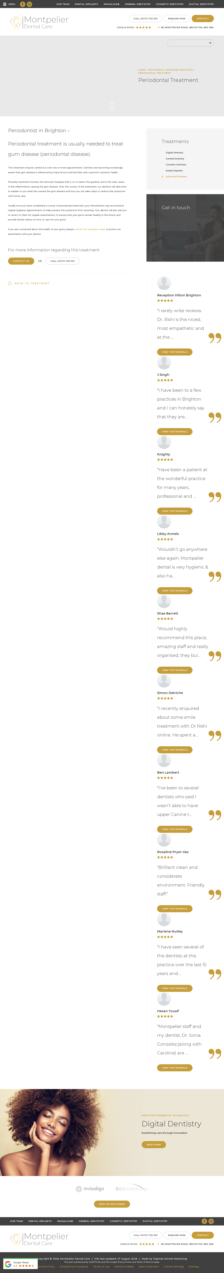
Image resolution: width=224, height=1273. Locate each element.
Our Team (62, 4)
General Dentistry (138, 4)
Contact (203, 18)
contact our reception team (89, 229)
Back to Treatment (32, 283)
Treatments (156, 69)
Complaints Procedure (74, 1266)
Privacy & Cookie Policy (40, 1266)
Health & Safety (124, 1266)
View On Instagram (112, 1204)
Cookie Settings (174, 1266)
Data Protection (149, 1266)
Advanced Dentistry (179, 69)
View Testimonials (174, 352)
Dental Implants (86, 4)
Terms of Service (145, 1262)
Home (141, 69)
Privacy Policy (125, 1262)
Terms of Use (101, 1266)
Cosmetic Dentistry (170, 4)
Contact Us (21, 261)
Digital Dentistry (201, 4)
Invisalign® (112, 4)
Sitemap (194, 1266)
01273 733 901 (145, 18)
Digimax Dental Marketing (170, 1258)
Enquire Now (177, 18)
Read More (154, 1144)
